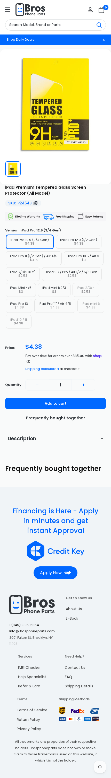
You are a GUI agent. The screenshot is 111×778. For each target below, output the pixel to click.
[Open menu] (7, 9)
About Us (74, 608)
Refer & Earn (29, 686)
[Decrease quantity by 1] (37, 384)
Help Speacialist (32, 676)
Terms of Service (32, 710)
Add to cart (56, 403)
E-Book (72, 618)
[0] (101, 10)
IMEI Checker (29, 667)
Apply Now (51, 573)
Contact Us (75, 667)
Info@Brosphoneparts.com (32, 631)
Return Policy (28, 719)
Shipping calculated (42, 368)
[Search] (99, 25)
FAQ (68, 676)
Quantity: (13, 384)
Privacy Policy (29, 728)
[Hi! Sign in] (90, 9)
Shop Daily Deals (20, 39)
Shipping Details (79, 686)
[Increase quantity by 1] (83, 384)
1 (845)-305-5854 (24, 625)
